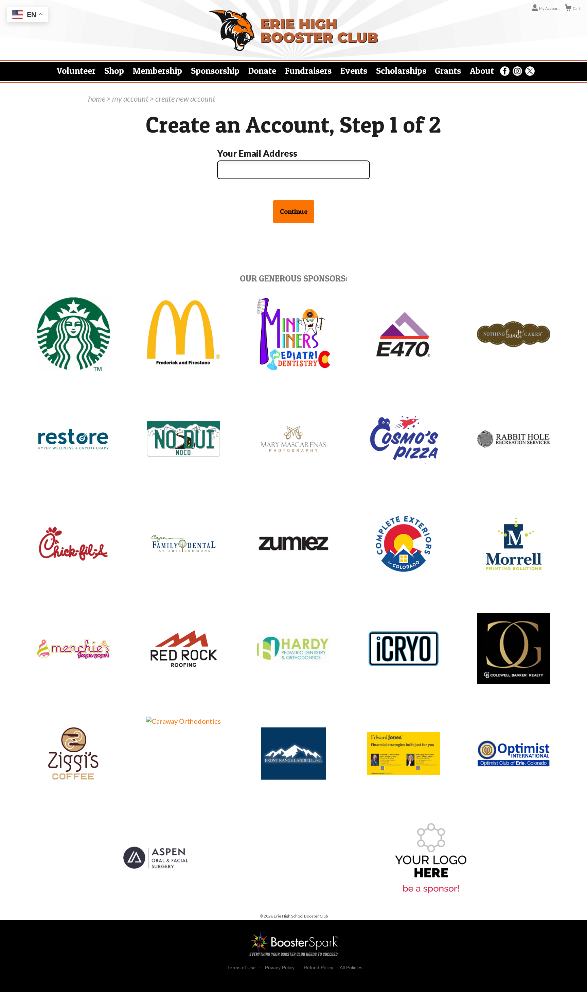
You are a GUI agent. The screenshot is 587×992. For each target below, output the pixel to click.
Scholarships (401, 70)
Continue (293, 211)
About (482, 70)
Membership (157, 70)
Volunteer (76, 70)
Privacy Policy (280, 967)
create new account (185, 98)
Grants (448, 70)
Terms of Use (241, 967)
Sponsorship (215, 70)
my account (130, 98)
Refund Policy (318, 967)
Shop (114, 70)
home (96, 98)
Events (353, 70)
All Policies (351, 967)
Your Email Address (257, 153)
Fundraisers (308, 70)
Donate (262, 70)
